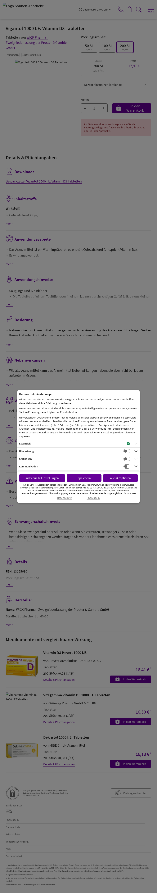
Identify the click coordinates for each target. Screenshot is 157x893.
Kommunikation (28, 466)
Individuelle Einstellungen (42, 478)
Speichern (84, 478)
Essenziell (25, 443)
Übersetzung (26, 451)
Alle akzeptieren (120, 478)
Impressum (93, 498)
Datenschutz (64, 498)
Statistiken (25, 459)
